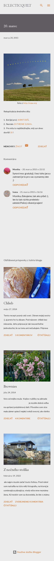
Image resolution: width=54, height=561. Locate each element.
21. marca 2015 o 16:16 (31, 192)
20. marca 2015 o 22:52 (33, 169)
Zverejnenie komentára (29, 501)
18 (11, 132)
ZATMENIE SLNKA (23, 124)
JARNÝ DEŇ (23, 120)
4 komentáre (22, 418)
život (18, 146)
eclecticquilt (17, 5)
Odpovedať (20, 184)
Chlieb (8, 303)
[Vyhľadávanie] (41, 5)
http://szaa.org (30, 103)
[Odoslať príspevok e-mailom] (26, 146)
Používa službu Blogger (28, 552)
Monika (16, 169)
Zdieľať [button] (42, 146)
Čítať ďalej (44, 335)
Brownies (10, 386)
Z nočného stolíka (16, 469)
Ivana (15, 192)
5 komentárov (23, 335)
